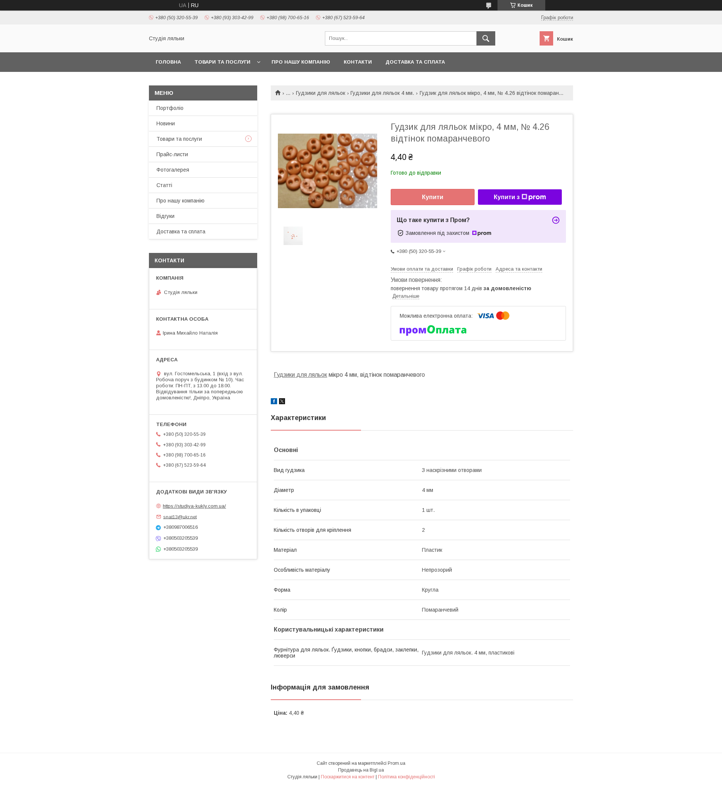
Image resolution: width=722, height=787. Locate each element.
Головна (168, 62)
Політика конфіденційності (406, 776)
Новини (165, 123)
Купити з (507, 197)
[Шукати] (485, 38)
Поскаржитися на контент (348, 776)
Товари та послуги (222, 62)
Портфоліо (170, 108)
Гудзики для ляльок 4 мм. (382, 93)
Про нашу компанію (301, 62)
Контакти (358, 62)
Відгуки (165, 216)
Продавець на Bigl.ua (361, 770)
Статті (164, 185)
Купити (432, 197)
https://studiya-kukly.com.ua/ (194, 506)
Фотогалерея (172, 170)
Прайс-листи (172, 154)
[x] (282, 402)
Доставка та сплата (415, 62)
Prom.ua (396, 763)
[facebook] (274, 402)
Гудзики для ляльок (320, 93)
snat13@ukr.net (180, 516)
